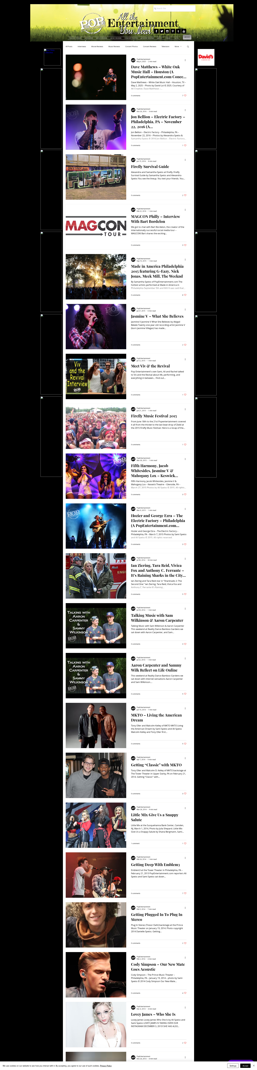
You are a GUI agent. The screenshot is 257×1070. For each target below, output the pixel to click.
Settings (233, 1065)
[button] (188, 46)
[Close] (253, 1066)
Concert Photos (131, 46)
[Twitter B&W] (161, 31)
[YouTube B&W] (183, 31)
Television (165, 46)
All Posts (69, 46)
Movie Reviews (97, 46)
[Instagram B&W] (167, 31)
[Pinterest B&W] (172, 31)
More (177, 46)
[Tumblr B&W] (178, 31)
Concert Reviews (149, 46)
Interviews (82, 46)
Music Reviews (114, 46)
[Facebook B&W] (156, 31)
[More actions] (186, 60)
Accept (245, 1065)
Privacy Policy (106, 1065)
